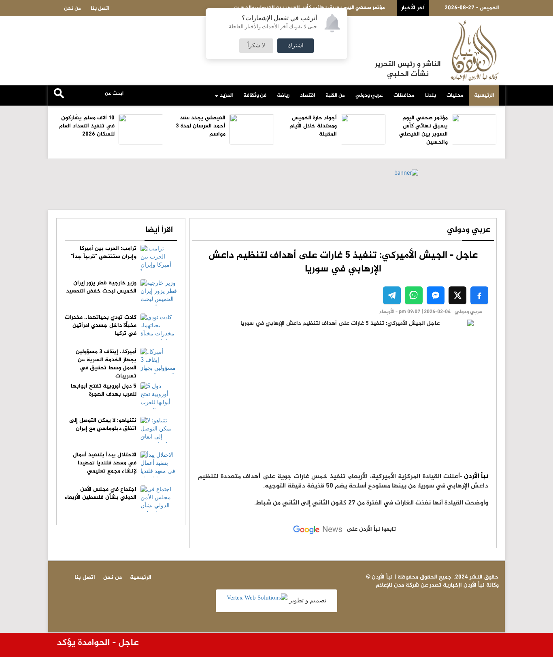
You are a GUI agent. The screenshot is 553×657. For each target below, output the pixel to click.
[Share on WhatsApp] (414, 295)
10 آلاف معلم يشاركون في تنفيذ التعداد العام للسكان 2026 (87, 126)
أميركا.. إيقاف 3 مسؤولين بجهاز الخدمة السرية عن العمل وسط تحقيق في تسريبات (106, 364)
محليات (455, 95)
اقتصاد (307, 95)
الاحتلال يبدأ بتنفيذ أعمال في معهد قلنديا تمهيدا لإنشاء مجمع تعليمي (104, 463)
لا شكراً (256, 46)
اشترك (295, 46)
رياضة (283, 95)
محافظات (404, 95)
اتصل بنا (100, 8)
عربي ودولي (369, 95)
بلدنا (430, 95)
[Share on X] (457, 295)
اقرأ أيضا (159, 230)
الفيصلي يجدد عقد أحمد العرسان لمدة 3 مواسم (200, 126)
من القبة (335, 95)
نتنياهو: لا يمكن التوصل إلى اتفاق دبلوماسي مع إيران (102, 424)
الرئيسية (484, 95)
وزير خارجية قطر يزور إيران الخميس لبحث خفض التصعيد (101, 287)
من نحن (72, 8)
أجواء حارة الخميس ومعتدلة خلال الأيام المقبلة (313, 126)
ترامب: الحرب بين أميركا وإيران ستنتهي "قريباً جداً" (103, 252)
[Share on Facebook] (479, 295)
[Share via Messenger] (436, 295)
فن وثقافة (254, 95)
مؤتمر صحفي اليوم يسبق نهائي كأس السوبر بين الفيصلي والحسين (423, 130)
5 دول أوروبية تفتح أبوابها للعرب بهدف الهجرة (103, 390)
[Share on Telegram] (392, 295)
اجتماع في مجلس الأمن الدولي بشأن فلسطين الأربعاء (100, 493)
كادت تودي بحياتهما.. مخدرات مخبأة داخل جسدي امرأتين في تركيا (100, 325)
